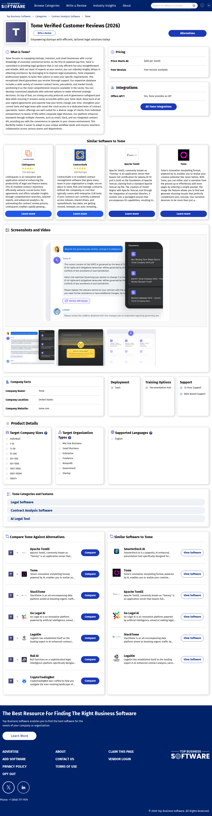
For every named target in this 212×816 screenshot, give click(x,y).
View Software (192, 552)
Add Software (14, 759)
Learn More (19, 736)
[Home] (13, 5)
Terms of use (66, 766)
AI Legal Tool (20, 519)
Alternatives (187, 33)
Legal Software (22, 502)
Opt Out (9, 774)
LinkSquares (28, 164)
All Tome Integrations (159, 106)
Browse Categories (46, 5)
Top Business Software (171, 811)
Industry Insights (104, 5)
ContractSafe (80, 164)
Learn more (28, 213)
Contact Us (64, 759)
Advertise (10, 751)
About (127, 5)
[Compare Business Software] (177, 755)
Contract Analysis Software (31, 510)
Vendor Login (119, 759)
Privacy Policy (14, 766)
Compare (90, 552)
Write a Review (76, 5)
